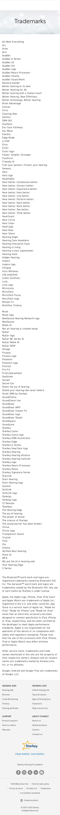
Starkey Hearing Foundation (30, 764)
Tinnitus (5, 703)
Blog (41, 772)
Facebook (18, 772)
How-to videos (9, 725)
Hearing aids (7, 690)
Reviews (6, 694)
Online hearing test (40, 690)
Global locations (39, 725)
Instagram (24, 772)
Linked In (35, 772)
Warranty (6, 729)
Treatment (37, 703)
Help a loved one (40, 708)
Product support (10, 720)
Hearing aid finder (10, 708)
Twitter (30, 772)
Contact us (37, 734)
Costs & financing (10, 699)
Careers (35, 729)
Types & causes (39, 694)
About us (36, 720)
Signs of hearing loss (41, 699)
